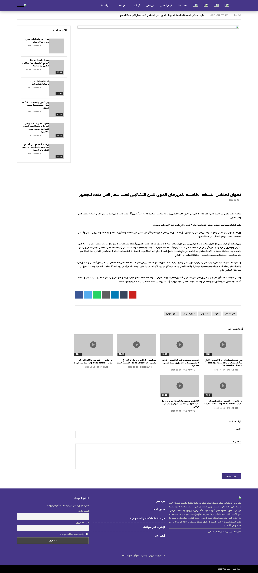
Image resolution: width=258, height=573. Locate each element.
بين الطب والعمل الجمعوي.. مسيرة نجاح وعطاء (37, 41)
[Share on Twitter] (88, 295)
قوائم (137, 5)
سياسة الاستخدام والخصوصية (147, 518)
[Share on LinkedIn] (115, 295)
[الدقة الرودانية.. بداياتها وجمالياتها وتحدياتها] (56, 88)
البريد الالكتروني (82, 522)
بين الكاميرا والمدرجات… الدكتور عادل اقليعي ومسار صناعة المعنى (35, 105)
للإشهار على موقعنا (154, 527)
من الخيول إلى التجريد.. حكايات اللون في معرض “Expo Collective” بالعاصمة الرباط (136, 361)
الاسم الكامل (83, 511)
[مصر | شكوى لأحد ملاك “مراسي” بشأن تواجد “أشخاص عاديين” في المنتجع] (56, 67)
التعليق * (237, 441)
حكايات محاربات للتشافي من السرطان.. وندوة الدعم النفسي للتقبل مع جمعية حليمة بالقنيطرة (36, 128)
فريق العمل (166, 5)
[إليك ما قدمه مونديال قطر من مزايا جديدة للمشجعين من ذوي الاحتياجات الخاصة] (56, 151)
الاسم (238, 429)
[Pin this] (132, 295)
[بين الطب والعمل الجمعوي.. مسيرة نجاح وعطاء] (56, 46)
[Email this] (106, 295)
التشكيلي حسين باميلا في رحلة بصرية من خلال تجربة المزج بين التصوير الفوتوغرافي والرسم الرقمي (180, 403)
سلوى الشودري (189, 313)
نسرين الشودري (171, 313)
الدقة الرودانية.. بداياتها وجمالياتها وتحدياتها (39, 83)
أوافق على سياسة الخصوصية (73, 534)
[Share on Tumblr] (124, 295)
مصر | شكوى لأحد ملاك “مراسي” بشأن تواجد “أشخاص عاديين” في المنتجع (35, 63)
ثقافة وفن (204, 313)
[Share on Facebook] (79, 295)
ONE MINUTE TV (219, 15)
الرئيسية (105, 5)
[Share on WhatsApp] (97, 295)
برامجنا (121, 5)
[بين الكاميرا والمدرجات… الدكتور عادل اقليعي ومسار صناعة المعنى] (56, 109)
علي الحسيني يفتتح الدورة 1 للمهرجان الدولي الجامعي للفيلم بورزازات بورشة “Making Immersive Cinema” (223, 362)
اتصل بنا (182, 5)
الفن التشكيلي (230, 313)
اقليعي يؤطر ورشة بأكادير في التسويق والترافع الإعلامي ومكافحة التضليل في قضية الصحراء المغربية (180, 362)
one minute (232, 370)
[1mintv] (21, 5)
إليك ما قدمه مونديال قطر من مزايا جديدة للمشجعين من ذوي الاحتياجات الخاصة (35, 147)
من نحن (150, 5)
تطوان (216, 313)
